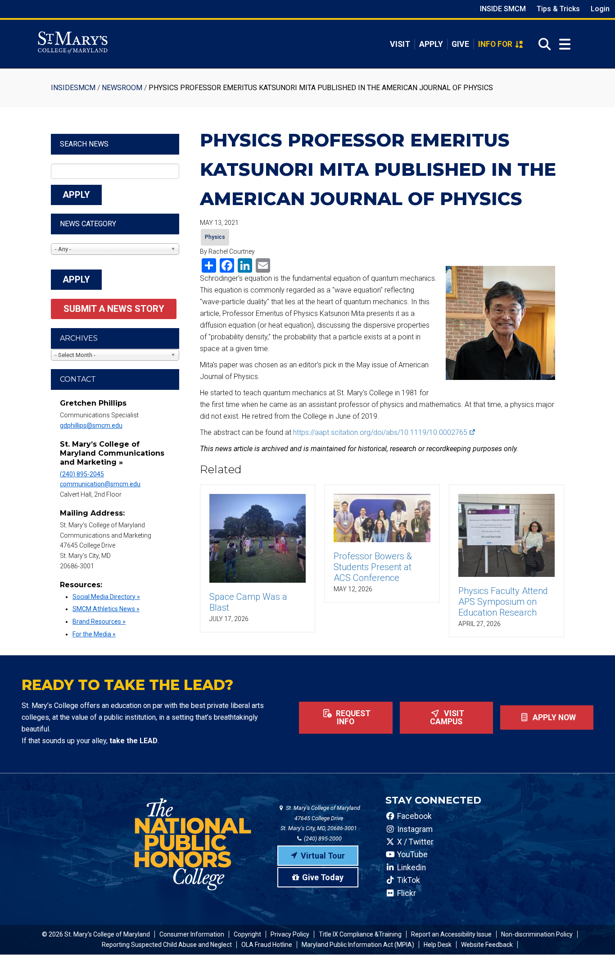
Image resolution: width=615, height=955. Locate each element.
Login (600, 9)
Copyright (247, 934)
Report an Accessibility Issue (451, 934)
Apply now (553, 717)
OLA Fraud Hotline (266, 944)
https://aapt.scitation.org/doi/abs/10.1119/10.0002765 (380, 432)
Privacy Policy (290, 934)
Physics (215, 237)
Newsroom (122, 87)
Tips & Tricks (558, 9)
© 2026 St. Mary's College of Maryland (96, 934)
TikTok (407, 880)
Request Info (352, 717)
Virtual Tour (323, 855)
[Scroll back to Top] (593, 933)
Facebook (413, 816)
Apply (431, 44)
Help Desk (438, 944)
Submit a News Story (113, 308)
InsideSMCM (73, 87)
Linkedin (410, 867)
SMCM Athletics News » (106, 608)
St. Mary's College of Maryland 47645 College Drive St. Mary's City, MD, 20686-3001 (320, 818)
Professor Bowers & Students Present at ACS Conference (373, 567)
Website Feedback (487, 944)
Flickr (405, 893)
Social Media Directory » (106, 596)
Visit (400, 44)
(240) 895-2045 (82, 474)
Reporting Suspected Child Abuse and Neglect (167, 944)
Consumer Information (191, 934)
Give (460, 44)
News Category (88, 223)
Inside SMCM (503, 9)
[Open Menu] (564, 44)
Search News (84, 144)
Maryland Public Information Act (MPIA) (358, 944)
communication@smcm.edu (100, 484)
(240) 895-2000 (322, 838)
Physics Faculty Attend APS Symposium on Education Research (503, 601)
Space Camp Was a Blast (248, 602)
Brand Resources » (99, 621)
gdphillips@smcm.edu (91, 425)
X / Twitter (414, 841)
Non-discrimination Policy (537, 934)
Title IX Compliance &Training (360, 934)
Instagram (414, 829)
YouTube (411, 854)
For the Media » (94, 634)
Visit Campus (447, 717)
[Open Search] (542, 44)
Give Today (323, 877)
